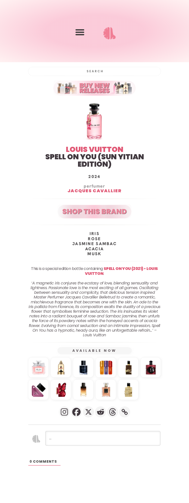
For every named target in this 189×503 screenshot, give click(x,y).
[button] (79, 32)
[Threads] (112, 411)
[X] (88, 411)
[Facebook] (76, 411)
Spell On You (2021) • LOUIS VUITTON (121, 271)
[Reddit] (100, 411)
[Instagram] (64, 411)
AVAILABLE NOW (94, 350)
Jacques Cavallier (94, 191)
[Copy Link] (124, 411)
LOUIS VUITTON (94, 149)
